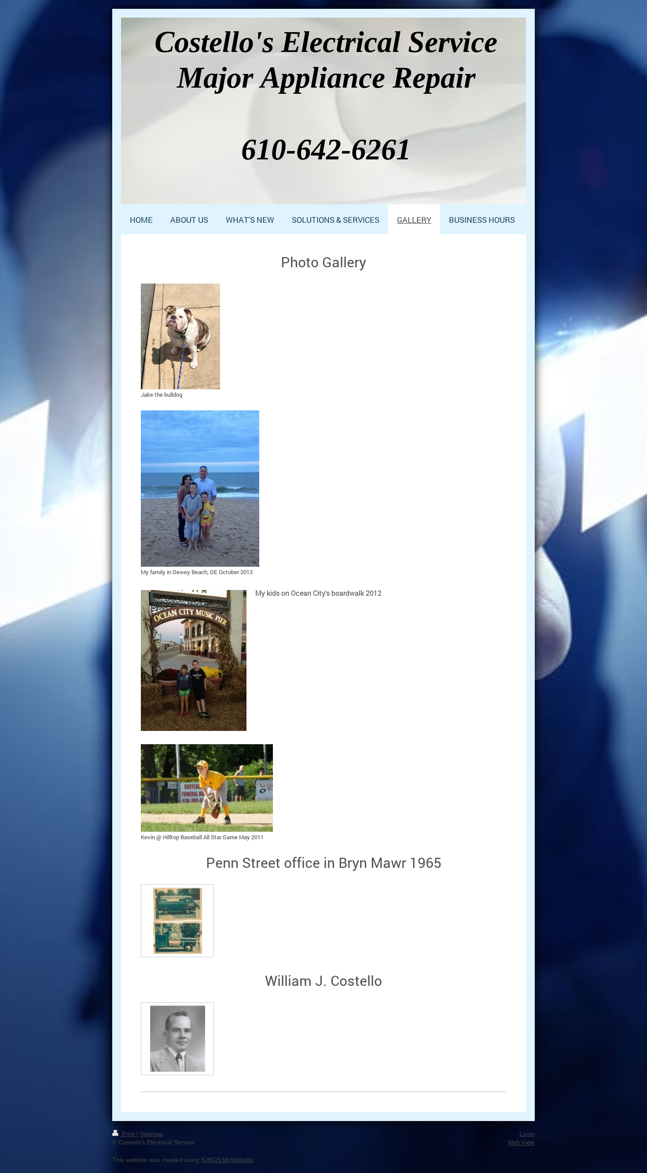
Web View (521, 1142)
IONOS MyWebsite (227, 1159)
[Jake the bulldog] (180, 336)
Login (527, 1133)
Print (128, 1133)
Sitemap (151, 1133)
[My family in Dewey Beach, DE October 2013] (200, 488)
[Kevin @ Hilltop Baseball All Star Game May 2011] (207, 788)
